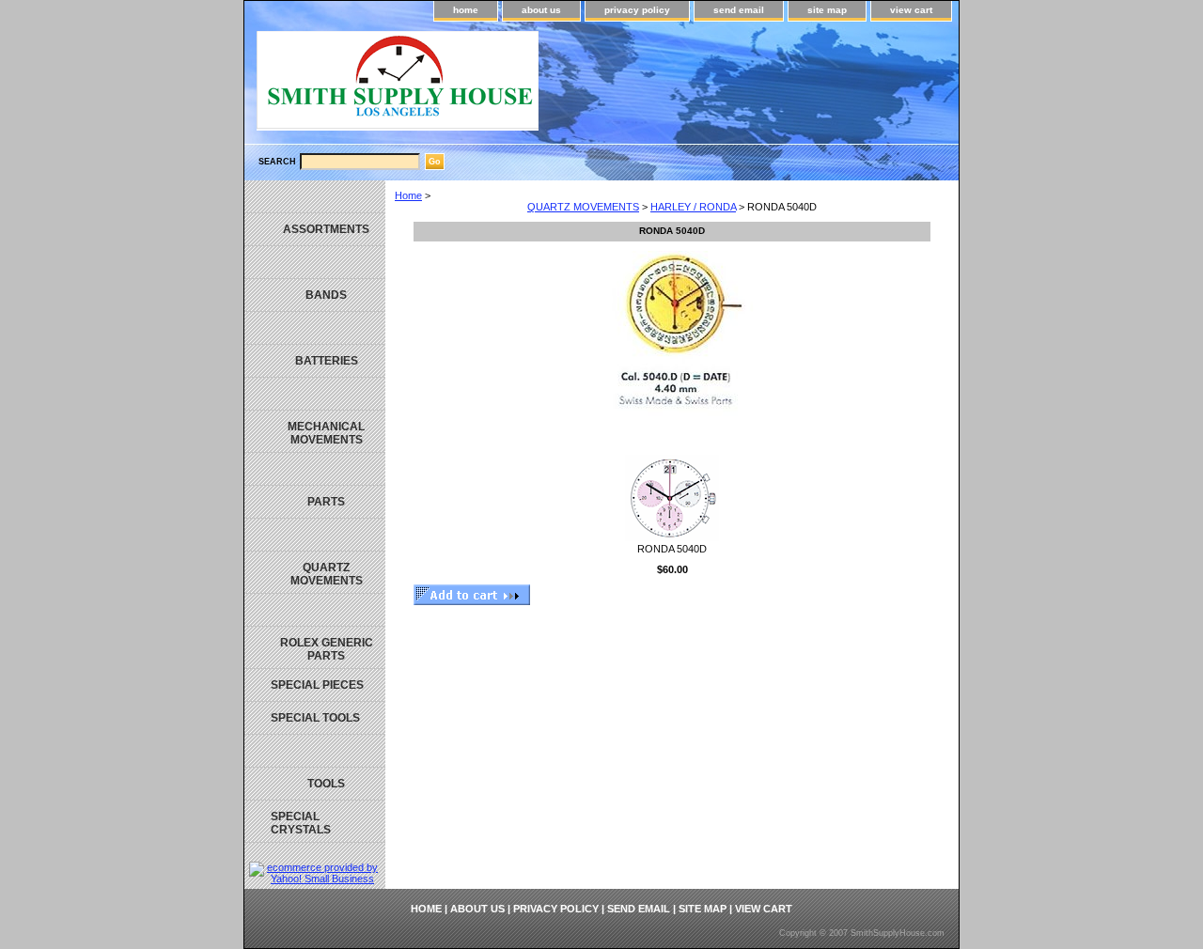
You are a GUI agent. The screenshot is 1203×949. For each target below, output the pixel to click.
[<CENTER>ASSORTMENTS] (314, 196)
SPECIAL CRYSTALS (301, 823)
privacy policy (637, 10)
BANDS (326, 295)
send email (738, 10)
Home (408, 195)
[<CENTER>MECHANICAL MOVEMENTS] (314, 394)
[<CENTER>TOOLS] (314, 751)
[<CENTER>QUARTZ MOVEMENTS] (314, 535)
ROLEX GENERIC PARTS (326, 649)
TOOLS (326, 783)
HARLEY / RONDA (693, 206)
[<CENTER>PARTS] (314, 469)
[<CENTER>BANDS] (314, 262)
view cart (911, 10)
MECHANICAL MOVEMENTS (326, 433)
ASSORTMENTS (326, 229)
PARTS (326, 501)
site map (827, 10)
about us (541, 10)
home (465, 10)
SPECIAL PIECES (317, 685)
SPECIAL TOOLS (315, 717)
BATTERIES (326, 360)
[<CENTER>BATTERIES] (314, 328)
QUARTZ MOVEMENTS (583, 206)
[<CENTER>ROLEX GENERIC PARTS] (314, 610)
